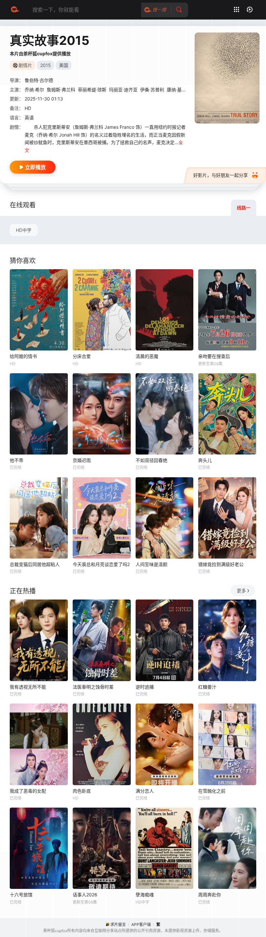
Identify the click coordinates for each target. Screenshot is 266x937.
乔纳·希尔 (34, 89)
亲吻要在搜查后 (214, 356)
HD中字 (23, 230)
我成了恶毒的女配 (28, 791)
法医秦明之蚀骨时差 (93, 687)
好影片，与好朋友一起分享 (220, 175)
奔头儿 (205, 460)
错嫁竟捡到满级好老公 (221, 564)
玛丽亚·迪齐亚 (123, 89)
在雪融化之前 (211, 791)
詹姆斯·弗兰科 (61, 89)
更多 (241, 590)
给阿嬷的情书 (23, 356)
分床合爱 (82, 356)
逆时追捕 (145, 687)
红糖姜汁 (207, 687)
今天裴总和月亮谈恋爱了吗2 (101, 564)
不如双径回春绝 (151, 460)
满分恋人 (145, 791)
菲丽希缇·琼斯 (92, 89)
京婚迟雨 (82, 460)
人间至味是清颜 (151, 564)
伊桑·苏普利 (152, 89)
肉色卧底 (82, 791)
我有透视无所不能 (28, 687)
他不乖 (16, 460)
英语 (29, 117)
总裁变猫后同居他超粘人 (35, 564)
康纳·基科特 (179, 89)
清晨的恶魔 (147, 356)
